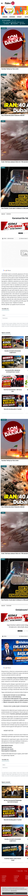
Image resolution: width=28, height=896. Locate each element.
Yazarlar (23, 23)
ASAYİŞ (3, 881)
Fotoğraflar (15, 23)
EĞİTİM (16, 877)
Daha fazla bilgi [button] (14, 890)
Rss (26, 871)
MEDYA (15, 881)
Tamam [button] (14, 893)
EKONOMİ (12, 17)
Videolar (7, 23)
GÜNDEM (4, 17)
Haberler (3, 214)
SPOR (15, 879)
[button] (13, 21)
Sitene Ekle (20, 871)
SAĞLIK (3, 879)
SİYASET (19, 17)
